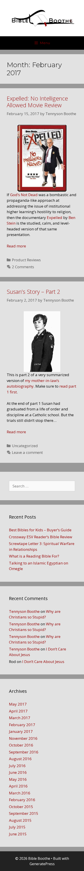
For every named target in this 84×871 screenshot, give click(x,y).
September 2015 (23, 813)
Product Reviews (26, 259)
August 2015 (20, 820)
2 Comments (23, 266)
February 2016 (22, 799)
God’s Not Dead (24, 194)
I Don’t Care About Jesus (43, 661)
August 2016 (20, 758)
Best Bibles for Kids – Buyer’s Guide (40, 529)
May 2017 (18, 704)
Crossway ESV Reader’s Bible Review (40, 536)
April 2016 (18, 786)
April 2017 (18, 711)
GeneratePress (42, 863)
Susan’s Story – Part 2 (33, 291)
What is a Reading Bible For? (34, 556)
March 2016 (19, 793)
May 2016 (18, 779)
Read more (16, 246)
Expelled (54, 217)
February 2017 (22, 724)
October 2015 (21, 806)
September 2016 (23, 752)
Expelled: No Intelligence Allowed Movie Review (37, 101)
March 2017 (19, 717)
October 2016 (21, 745)
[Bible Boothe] (42, 17)
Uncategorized (25, 445)
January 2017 (21, 731)
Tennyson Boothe (24, 611)
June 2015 (18, 834)
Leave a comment (27, 452)
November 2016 (23, 738)
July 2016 (17, 765)
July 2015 (17, 827)
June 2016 (18, 772)
